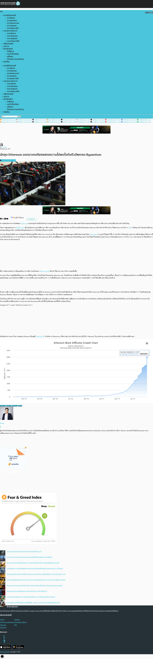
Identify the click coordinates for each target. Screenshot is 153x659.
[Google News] (17, 219)
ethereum (9, 405)
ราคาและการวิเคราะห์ (10, 30)
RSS (15, 625)
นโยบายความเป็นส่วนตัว (7, 622)
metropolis (15, 405)
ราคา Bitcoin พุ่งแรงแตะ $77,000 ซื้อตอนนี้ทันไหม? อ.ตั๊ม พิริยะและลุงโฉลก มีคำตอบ (31, 597)
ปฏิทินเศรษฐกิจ (8, 43)
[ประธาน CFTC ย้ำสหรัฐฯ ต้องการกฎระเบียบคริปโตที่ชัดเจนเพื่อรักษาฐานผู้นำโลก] (2, 559)
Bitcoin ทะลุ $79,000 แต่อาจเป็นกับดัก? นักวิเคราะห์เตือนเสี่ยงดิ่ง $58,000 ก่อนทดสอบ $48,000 (34, 585)
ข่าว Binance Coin (13, 23)
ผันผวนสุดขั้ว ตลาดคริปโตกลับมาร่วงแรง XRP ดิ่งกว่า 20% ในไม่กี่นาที (27, 591)
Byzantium (93, 234)
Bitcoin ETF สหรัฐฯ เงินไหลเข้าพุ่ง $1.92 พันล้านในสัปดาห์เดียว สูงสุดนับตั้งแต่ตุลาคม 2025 (33, 563)
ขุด (130, 227)
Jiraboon (4, 147)
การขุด (4, 160)
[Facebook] (1, 219)
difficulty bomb (44, 271)
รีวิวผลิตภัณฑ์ (8, 48)
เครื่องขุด (10, 56)
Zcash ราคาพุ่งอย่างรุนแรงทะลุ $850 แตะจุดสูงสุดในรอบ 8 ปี (24, 551)
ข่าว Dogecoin (12, 25)
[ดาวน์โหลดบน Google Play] (18, 647)
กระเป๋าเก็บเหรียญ (13, 54)
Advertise (3, 625)
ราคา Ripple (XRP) (13, 41)
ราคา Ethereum (12, 36)
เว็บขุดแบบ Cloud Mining (15, 59)
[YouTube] (7, 219)
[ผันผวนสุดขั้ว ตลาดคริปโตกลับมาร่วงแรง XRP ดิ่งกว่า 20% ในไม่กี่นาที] (2, 593)
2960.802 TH (40, 336)
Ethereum (24, 223)
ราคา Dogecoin (12, 38)
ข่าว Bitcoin (11, 18)
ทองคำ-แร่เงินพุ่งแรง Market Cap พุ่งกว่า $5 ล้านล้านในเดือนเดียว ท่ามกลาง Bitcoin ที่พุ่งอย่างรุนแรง (36, 580)
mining (20, 405)
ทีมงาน (2, 620)
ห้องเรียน (7, 61)
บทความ (6, 46)
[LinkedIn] (4, 637)
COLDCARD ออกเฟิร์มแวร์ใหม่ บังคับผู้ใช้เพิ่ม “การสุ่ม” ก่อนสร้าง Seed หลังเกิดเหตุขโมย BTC (33, 602)
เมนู (1, 11)
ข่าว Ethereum (12, 20)
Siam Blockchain (5, 652)
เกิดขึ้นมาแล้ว (20, 227)
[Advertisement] (76, 255)
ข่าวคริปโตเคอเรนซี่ (10, 15)
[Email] (4, 642)
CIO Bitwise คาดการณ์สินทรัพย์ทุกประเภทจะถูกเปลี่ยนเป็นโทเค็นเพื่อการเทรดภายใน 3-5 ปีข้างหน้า (35, 568)
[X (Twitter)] (4, 639)
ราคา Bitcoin (11, 33)
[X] (3, 219)
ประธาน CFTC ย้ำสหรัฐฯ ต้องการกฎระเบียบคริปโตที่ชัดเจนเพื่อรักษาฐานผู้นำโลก (29, 557)
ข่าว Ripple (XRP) (13, 28)
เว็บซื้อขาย (10, 51)
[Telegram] (5, 219)
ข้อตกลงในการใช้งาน (20, 622)
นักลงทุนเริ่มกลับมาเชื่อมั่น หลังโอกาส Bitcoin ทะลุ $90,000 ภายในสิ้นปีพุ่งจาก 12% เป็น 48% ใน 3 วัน (36, 574)
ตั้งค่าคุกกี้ (3, 628)
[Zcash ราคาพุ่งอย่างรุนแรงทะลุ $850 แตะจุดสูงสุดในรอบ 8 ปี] (2, 553)
